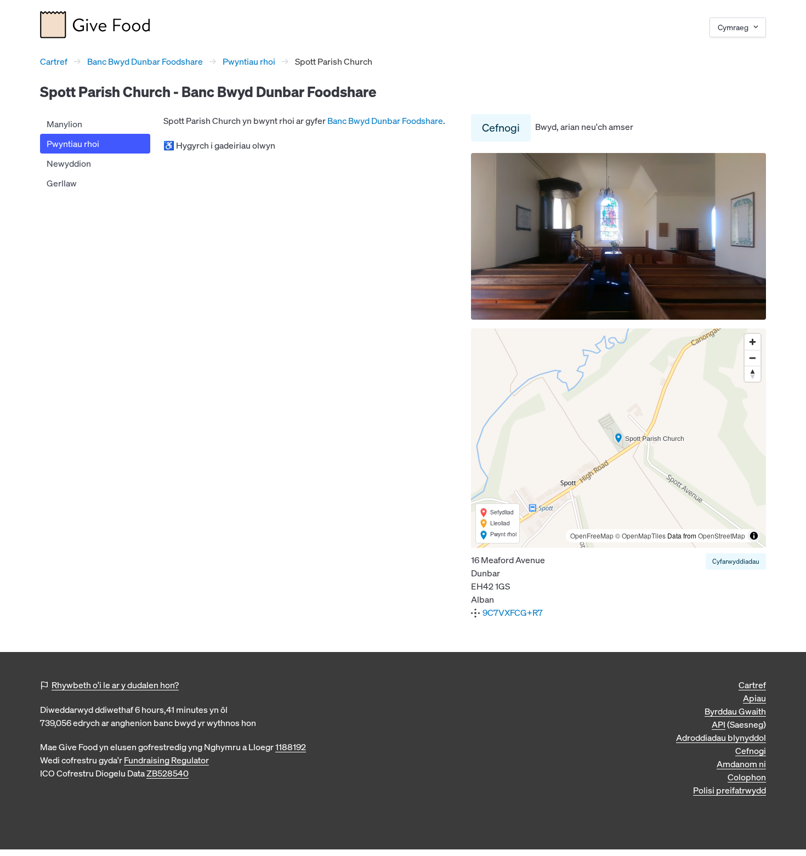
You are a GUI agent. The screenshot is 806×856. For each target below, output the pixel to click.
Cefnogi (501, 127)
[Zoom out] (752, 358)
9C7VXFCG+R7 (513, 612)
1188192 (290, 747)
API (718, 724)
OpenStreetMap (721, 535)
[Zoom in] (752, 342)
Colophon (747, 777)
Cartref (53, 61)
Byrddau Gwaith (735, 711)
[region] (618, 438)
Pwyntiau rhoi (249, 61)
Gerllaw (62, 183)
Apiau (754, 698)
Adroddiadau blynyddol (721, 738)
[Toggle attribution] (753, 535)
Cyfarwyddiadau (735, 561)
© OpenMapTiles (640, 535)
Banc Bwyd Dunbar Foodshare (145, 61)
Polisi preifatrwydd (729, 790)
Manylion (64, 124)
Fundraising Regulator (166, 760)
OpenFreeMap (592, 535)
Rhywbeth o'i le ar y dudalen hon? (115, 685)
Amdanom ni (741, 764)
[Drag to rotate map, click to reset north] (752, 374)
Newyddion (69, 163)
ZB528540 (167, 773)
